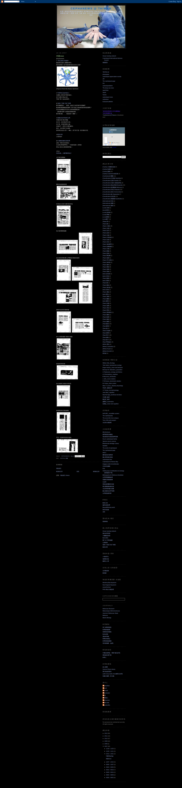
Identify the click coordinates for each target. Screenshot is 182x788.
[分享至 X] (80, 456)
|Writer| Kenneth (107, 351)
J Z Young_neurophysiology (111, 390)
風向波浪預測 (106, 533)
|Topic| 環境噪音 (107, 312)
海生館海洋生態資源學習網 (110, 436)
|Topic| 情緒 (106, 271)
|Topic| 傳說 (106, 292)
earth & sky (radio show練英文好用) (113, 674)
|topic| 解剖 (106, 301)
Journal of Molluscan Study (110, 613)
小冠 (104, 695)
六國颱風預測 (106, 535)
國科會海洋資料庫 (108, 455)
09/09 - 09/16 (110, 772)
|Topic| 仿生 (106, 242)
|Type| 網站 (106, 337)
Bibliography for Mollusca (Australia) (113, 475)
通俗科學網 (106, 636)
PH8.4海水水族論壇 (108, 589)
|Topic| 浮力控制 (107, 260)
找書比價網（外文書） (109, 676)
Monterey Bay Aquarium (109, 582)
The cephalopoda (108, 415)
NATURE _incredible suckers (111, 413)
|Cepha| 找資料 (107, 169)
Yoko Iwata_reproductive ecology (112, 365)
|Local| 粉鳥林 (106, 212)
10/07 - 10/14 (110, 762)
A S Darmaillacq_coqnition (110, 374)
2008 (106, 744)
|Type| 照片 (106, 335)
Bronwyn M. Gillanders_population (112, 369)
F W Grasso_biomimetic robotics (112, 381)
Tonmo (104, 95)
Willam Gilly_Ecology (109, 363)
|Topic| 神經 (106, 267)
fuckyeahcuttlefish (108, 101)
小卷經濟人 (106, 556)
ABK (104, 512)
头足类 (104, 482)
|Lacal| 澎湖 (106, 208)
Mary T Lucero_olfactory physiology (113, 385)
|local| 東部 (106, 210)
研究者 (104, 353)
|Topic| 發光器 (106, 287)
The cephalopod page (109, 81)
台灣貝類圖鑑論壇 (108, 477)
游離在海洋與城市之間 (64, 118)
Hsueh (105, 688)
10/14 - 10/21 (110, 754)
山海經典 (105, 542)
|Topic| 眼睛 (106, 278)
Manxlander (106, 693)
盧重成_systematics (108, 401)
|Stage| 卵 (105, 221)
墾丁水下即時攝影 (108, 540)
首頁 (78, 471)
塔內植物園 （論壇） (108, 643)
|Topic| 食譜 (106, 258)
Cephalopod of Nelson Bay (110, 461)
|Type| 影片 (106, 339)
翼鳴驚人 (105, 698)
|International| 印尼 (108, 201)
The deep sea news (108, 88)
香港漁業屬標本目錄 (108, 484)
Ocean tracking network (109, 56)
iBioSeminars (106, 432)
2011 (106, 736)
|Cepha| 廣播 (64, 458)
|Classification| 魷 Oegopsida (111, 194)
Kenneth (105, 690)
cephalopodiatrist (107, 85)
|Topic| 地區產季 (107, 244)
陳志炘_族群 (106, 399)
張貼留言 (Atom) (65, 475)
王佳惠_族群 (106, 397)
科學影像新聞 (106, 629)
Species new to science (109, 441)
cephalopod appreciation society (112, 76)
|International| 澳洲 (108, 205)
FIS (103, 83)
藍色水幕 (60, 134)
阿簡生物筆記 (106, 638)
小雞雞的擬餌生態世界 (64, 141)
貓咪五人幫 (106, 561)
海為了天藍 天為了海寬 (64, 103)
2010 (106, 738)
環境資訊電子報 (107, 655)
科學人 (104, 657)
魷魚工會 (105, 503)
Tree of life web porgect (109, 420)
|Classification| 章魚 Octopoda (111, 189)
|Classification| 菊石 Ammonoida (112, 192)
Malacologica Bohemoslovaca (111, 611)
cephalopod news (108, 97)
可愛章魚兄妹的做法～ (63, 93)
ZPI (103, 79)
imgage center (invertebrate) (111, 464)
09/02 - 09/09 (110, 775)
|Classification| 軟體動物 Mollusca (112, 187)
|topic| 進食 (106, 289)
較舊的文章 (96, 471)
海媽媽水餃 (106, 559)
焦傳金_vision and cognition (111, 404)
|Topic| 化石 (106, 230)
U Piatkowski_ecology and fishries (112, 372)
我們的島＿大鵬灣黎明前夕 (63, 153)
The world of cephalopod (110, 448)
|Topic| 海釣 (106, 264)
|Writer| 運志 (106, 344)
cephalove (106, 99)
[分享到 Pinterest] (84, 456)
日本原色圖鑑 (106, 466)
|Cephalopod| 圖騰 (108, 176)
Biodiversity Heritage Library (111, 443)
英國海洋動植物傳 (108, 479)
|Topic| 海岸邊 (106, 262)
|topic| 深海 (106, 276)
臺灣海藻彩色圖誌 (108, 434)
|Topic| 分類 (106, 228)
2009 (106, 741)
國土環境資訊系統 (108, 457)
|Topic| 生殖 (106, 239)
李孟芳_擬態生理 (107, 388)
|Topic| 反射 (106, 233)
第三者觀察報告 (107, 627)
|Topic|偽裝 (106, 324)
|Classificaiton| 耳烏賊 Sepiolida (112, 178)
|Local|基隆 (106, 217)
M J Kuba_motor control (109, 383)
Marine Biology (107, 617)
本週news (108, 758)
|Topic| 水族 (106, 235)
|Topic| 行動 (106, 248)
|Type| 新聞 (106, 333)
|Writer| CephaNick (108, 346)
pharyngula (106, 74)
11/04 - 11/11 (110, 751)
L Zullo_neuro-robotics (109, 379)
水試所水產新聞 (107, 422)
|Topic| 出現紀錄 (107, 237)
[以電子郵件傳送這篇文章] (76, 456)
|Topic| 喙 (105, 283)
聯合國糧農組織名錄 (108, 486)
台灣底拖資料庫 (107, 493)
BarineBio (105, 538)
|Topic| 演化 (106, 308)
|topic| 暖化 (106, 294)
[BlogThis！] (78, 456)
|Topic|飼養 (106, 326)
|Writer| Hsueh (107, 349)
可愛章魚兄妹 (109, 756)
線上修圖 (105, 667)
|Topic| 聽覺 (106, 321)
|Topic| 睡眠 (106, 299)
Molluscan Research (108, 608)
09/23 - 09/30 (110, 767)
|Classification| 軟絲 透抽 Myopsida (112, 185)
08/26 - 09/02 (110, 777)
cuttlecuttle (106, 702)
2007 (106, 746)
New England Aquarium (109, 585)
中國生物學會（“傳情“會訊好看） (112, 653)
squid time (105, 90)
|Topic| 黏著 (106, 317)
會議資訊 (105, 62)
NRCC (104, 452)
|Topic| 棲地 (106, 285)
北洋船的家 (106, 570)
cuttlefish (114, 147)
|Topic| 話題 (106, 303)
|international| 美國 (108, 203)
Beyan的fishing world (109, 507)
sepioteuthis (106, 705)
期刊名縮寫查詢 (107, 671)
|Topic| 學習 (106, 310)
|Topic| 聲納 (106, 314)
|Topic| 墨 (105, 224)
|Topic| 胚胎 (106, 253)
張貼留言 (58, 468)
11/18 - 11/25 (110, 748)
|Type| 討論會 (106, 330)
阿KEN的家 (106, 509)
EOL (104, 468)
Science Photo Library (109, 669)
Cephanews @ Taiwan (91, 8)
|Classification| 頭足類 (109, 196)
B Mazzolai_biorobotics (109, 376)
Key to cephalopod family (110, 439)
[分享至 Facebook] (82, 456)
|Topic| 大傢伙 (106, 226)
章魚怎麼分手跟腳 (63, 60)
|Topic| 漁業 (106, 305)
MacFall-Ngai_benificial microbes (112, 395)
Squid (104, 92)
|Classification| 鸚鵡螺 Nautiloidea (112, 198)
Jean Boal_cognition (108, 392)
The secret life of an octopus (111, 418)
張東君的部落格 (107, 632)
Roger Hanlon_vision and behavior (113, 367)
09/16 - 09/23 (110, 770)
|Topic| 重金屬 (106, 255)
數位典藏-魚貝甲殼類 (108, 491)
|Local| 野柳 (106, 214)
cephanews (106, 700)
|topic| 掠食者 (106, 274)
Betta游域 (105, 634)
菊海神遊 (105, 521)
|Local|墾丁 (106, 219)
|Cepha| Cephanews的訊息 (110, 173)
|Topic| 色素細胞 (107, 246)
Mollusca (105, 615)
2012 (106, 733)
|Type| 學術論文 (107, 342)
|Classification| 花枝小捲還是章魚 (112, 183)
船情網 (104, 573)
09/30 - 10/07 (110, 764)
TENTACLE (106, 72)
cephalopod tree (107, 459)
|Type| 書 (105, 328)
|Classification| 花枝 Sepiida (110, 180)
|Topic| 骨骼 (106, 269)
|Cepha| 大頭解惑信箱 (109, 167)
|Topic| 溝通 (106, 296)
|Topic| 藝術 (106, 319)
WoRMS (105, 446)
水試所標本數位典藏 (108, 488)
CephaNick (106, 685)
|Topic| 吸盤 (106, 251)
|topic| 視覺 (106, 280)
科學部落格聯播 (107, 641)
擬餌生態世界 (106, 505)
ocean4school (107, 587)
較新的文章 (59, 471)
